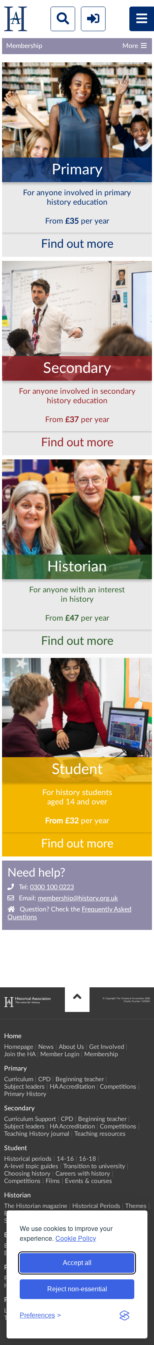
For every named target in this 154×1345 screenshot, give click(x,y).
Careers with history (82, 1174)
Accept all (77, 1262)
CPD (44, 1079)
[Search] (63, 19)
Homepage (18, 1047)
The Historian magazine (35, 1206)
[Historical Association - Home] (27, 1005)
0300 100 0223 (52, 887)
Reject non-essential (77, 1289)
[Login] (93, 19)
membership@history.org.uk (78, 898)
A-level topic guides (31, 1166)
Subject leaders (24, 1087)
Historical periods (28, 1159)
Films (53, 1181)
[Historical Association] (15, 21)
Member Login (59, 1054)
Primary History (25, 1094)
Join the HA (19, 1054)
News (46, 1047)
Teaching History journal (36, 1134)
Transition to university (94, 1166)
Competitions (118, 1087)
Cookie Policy (75, 1238)
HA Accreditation (72, 1087)
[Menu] (141, 19)
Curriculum (18, 1079)
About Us (71, 1047)
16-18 (87, 1159)
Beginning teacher (79, 1079)
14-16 (65, 1159)
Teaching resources (100, 1134)
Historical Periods (96, 1206)
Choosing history (27, 1174)
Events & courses (88, 1181)
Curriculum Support (30, 1119)
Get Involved (106, 1047)
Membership (101, 1054)
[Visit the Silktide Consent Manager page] (124, 1315)
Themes (136, 1206)
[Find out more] (77, 147)
